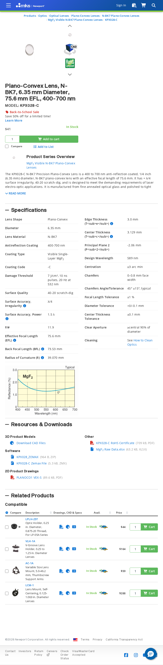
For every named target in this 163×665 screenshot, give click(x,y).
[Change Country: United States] (75, 640)
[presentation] (81, 332)
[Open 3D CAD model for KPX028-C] (69, 49)
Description (32, 512)
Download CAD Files (31, 443)
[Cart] (144, 5)
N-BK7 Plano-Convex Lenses (120, 16)
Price (119, 512)
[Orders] (134, 5)
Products (30, 16)
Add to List (46, 146)
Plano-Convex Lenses (85, 16)
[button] (151, 654)
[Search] (153, 5)
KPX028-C (111, 20)
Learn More (13, 120)
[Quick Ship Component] (103, 527)
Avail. (97, 512)
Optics (42, 16)
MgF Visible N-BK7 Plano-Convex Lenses (75, 20)
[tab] (81, 186)
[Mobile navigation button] (8, 5)
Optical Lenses (59, 16)
